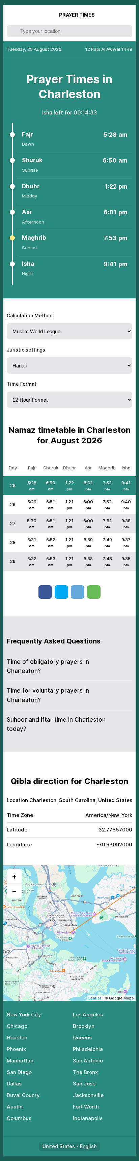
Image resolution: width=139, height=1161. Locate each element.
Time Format (21, 384)
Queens (82, 1037)
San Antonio (88, 1060)
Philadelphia (88, 1049)
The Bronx (85, 1072)
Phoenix (16, 1049)
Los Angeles (88, 1014)
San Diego (19, 1072)
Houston (17, 1037)
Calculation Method (30, 315)
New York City (24, 1014)
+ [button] (14, 876)
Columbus (19, 1118)
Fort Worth (86, 1106)
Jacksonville (88, 1095)
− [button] (14, 891)
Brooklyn (83, 1026)
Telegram (77, 592)
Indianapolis (88, 1118)
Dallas (14, 1083)
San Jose (84, 1083)
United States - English (69, 1146)
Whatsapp (94, 592)
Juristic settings (26, 350)
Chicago (17, 1026)
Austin (15, 1106)
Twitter (61, 592)
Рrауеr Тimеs (77, 15)
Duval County (23, 1095)
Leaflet (94, 998)
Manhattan (20, 1060)
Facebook (45, 592)
